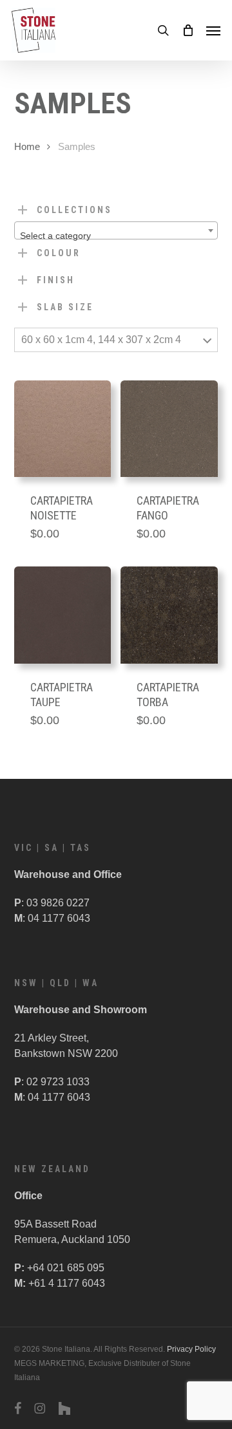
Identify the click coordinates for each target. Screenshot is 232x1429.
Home (27, 147)
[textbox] (116, 235)
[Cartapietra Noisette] (62, 429)
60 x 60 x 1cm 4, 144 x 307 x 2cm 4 (101, 339)
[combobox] (116, 230)
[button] (213, 30)
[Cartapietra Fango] (169, 429)
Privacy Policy (191, 1349)
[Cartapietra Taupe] (62, 615)
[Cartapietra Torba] (169, 615)
